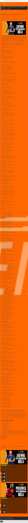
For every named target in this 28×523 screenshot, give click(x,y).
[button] (5, 7)
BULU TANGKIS (12, 7)
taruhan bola (2, 20)
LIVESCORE (23, 7)
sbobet (4, 19)
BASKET (8, 7)
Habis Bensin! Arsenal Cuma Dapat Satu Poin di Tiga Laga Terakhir (7, 447)
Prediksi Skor (2, 498)
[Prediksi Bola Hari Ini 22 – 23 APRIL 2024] (3, 505)
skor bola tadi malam (23, 19)
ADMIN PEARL (9, 468)
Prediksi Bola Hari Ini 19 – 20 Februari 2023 (21, 446)
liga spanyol (5, 18)
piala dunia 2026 (17, 18)
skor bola (16, 19)
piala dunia (14, 18)
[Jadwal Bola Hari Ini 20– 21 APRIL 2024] (3, 480)
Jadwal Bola (2, 465)
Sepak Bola (5, 465)
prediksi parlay (23, 18)
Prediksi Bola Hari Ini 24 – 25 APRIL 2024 (8, 499)
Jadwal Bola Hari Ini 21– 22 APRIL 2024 (10, 476)
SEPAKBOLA (4, 7)
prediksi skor (2, 19)
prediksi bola (20, 18)
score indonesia (7, 19)
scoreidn (10, 19)
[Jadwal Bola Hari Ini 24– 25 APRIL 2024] (14, 457)
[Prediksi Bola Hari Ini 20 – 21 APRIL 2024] (3, 511)
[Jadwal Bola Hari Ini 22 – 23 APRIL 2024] (3, 473)
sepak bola (12, 19)
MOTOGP (19, 7)
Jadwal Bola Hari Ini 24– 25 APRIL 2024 (8, 466)
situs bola (14, 19)
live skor (9, 18)
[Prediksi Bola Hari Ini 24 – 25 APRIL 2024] (14, 490)
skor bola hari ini (19, 19)
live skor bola (12, 18)
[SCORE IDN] (1, 8)
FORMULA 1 (16, 7)
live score (7, 18)
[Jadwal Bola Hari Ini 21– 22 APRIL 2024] (3, 476)
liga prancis (2, 18)
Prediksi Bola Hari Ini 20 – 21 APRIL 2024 (10, 511)
